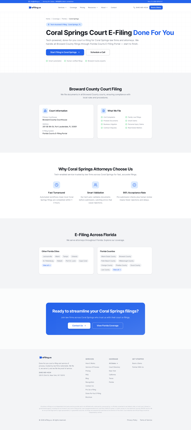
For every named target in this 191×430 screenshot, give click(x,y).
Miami (57, 256)
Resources (92, 7)
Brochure (89, 397)
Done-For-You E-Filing (93, 393)
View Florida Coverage (107, 325)
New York (112, 371)
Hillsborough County (126, 261)
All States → (113, 363)
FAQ (87, 375)
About (103, 7)
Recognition (90, 382)
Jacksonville (47, 256)
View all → (47, 265)
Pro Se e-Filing (91, 390)
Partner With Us (138, 367)
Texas (111, 378)
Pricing (82, 7)
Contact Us (77, 325)
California (112, 375)
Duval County (135, 265)
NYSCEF (58, 1)
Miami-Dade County (108, 256)
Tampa (65, 256)
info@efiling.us (35, 1)
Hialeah (59, 261)
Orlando (74, 256)
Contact (114, 7)
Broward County (125, 256)
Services (61, 7)
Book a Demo (156, 7)
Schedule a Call (98, 52)
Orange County (106, 265)
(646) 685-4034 (142, 7)
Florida (64, 19)
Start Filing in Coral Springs (63, 52)
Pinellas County (121, 265)
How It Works (90, 363)
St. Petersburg (48, 261)
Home (48, 19)
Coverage (73, 7)
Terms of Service (146, 420)
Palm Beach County (108, 261)
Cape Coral (83, 261)
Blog (87, 378)
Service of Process (92, 367)
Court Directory (114, 367)
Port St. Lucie (71, 261)
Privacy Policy (132, 420)
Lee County (105, 270)
